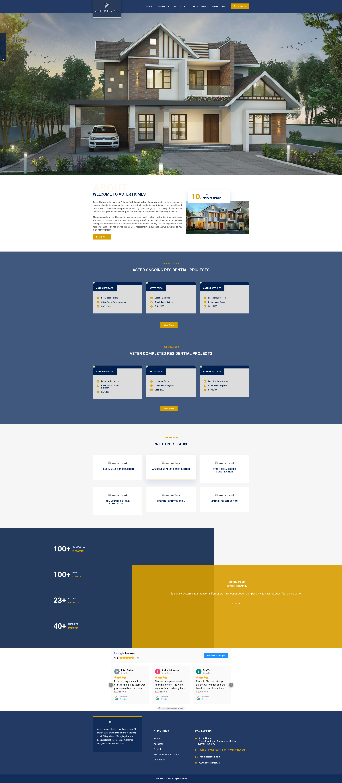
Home (149, 6)
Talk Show (199, 6)
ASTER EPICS (156, 288)
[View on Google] (117, 671)
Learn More (102, 237)
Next (339, 429)
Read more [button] (120, 691)
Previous (2, 429)
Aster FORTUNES (212, 288)
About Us (163, 6)
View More (169, 325)
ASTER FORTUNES (212, 371)
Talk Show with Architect (166, 754)
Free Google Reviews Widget (172, 708)
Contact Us (218, 6)
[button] (111, 685)
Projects (179, 6)
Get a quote (240, 6)
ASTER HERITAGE (104, 288)
